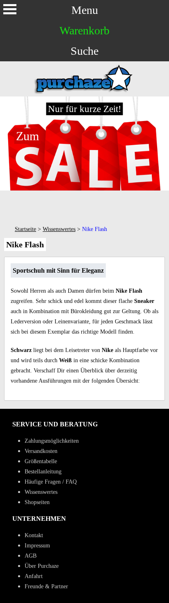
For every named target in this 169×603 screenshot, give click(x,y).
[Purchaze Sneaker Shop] (84, 93)
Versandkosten (41, 451)
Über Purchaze (42, 566)
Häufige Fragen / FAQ (51, 482)
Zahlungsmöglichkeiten (52, 441)
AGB (31, 556)
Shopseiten (37, 502)
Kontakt (34, 535)
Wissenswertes (59, 229)
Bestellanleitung (43, 472)
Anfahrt (34, 576)
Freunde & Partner (46, 586)
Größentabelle (41, 461)
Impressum (37, 545)
